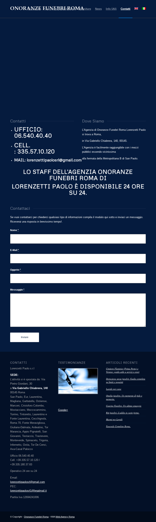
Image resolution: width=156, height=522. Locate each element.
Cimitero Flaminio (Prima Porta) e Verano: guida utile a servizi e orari (122, 370)
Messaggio (17, 289)
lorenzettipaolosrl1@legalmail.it (28, 490)
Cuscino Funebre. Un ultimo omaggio (123, 405)
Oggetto (15, 269)
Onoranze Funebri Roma (36, 517)
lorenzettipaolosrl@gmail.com (27, 481)
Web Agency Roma (65, 517)
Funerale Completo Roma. (118, 426)
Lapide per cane (113, 388)
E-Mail (14, 250)
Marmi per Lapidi (114, 419)
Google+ (63, 410)
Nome (14, 230)
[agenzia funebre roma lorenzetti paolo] (78, 381)
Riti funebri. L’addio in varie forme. (122, 412)
